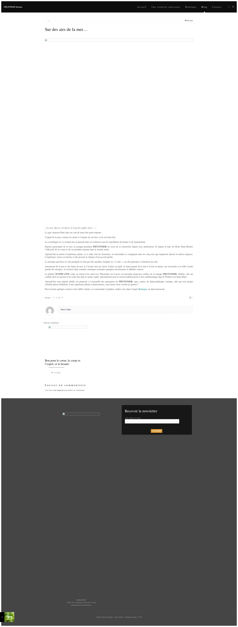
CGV (140, 617)
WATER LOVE (62, 273)
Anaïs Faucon (119, 617)
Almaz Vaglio (65, 309)
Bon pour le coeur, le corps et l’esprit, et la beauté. (62, 362)
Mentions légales (131, 617)
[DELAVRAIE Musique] (13, 6)
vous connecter (58, 390)
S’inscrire (156, 431)
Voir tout (189, 20)
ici (163, 289)
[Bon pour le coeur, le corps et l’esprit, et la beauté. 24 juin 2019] (7, 617)
